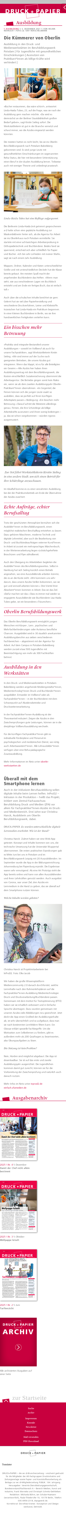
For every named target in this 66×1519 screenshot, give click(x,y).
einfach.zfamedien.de (15, 1087)
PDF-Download (31, 1441)
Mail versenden (31, 1437)
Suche (31, 1409)
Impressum (31, 1419)
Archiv (31, 1413)
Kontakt (31, 1423)
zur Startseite (29, 1398)
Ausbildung (12, 29)
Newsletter (31, 1427)
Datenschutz (31, 1431)
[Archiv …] (64, 7)
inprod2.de (36, 1083)
